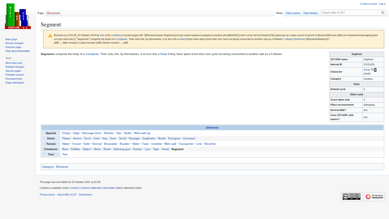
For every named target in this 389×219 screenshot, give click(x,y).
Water (66, 143)
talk (108, 35)
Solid (86, 143)
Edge (76, 133)
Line (199, 143)
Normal (97, 143)
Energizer (174, 138)
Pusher (137, 149)
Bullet (127, 133)
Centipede (121, 39)
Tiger (156, 149)
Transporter (186, 143)
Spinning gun (121, 149)
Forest (76, 143)
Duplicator (148, 138)
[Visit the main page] (18, 16)
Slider (136, 143)
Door (113, 138)
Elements (212, 127)
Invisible (156, 143)
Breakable (110, 143)
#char (367, 69)
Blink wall (170, 143)
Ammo (77, 138)
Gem (97, 138)
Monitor (109, 133)
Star (119, 133)
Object (87, 149)
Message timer (91, 133)
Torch (87, 138)
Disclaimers (85, 194)
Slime (97, 149)
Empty (66, 133)
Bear (65, 149)
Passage (134, 138)
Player (66, 138)
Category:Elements (294, 39)
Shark (107, 149)
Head (182, 39)
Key (105, 138)
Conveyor (189, 138)
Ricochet (210, 143)
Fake (145, 143)
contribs (116, 35)
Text (64, 154)
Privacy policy (47, 194)
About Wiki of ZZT (67, 194)
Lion (147, 149)
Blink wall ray (142, 133)
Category (48, 166)
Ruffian (75, 149)
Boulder (125, 143)
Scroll (122, 138)
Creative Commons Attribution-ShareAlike (92, 188)
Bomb (162, 138)
